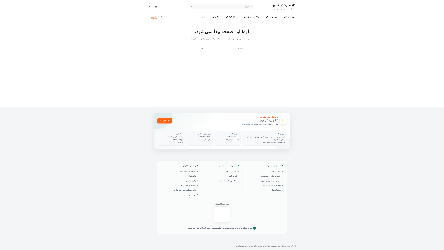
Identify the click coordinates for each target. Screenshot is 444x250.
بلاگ (203, 17)
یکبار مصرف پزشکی (251, 17)
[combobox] (225, 48)
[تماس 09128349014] (162, 17)
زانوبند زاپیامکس (231, 171)
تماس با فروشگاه (164, 121)
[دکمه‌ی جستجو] (192, 6)
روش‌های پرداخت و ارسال (187, 185)
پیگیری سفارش (191, 181)
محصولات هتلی (276, 190)
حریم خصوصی (191, 195)
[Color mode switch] (150, 6)
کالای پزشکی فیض (284, 5)
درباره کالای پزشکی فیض (187, 171)
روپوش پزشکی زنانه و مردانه (271, 176)
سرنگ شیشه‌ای (231, 17)
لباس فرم (215, 17)
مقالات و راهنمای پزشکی (228, 181)
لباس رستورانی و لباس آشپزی (271, 181)
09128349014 (153, 18)
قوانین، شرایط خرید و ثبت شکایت (184, 190)
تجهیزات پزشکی (289, 17)
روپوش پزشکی (271, 17)
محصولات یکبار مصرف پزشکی (270, 185)
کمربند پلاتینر (232, 176)
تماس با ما (192, 176)
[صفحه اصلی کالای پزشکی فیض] (283, 121)
